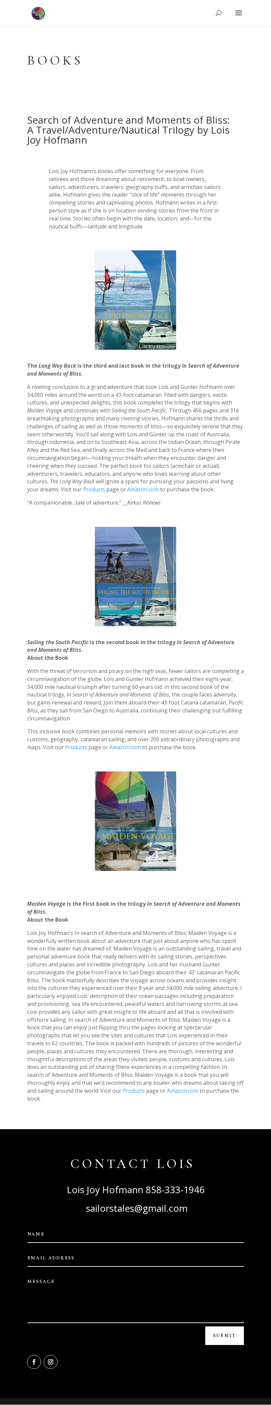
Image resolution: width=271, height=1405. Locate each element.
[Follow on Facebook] (34, 1362)
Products (94, 489)
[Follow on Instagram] (51, 1362)
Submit (224, 1335)
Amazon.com (143, 489)
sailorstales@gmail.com (136, 1208)
